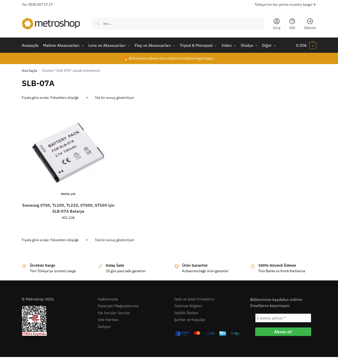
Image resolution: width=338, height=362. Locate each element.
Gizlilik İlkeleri (186, 312)
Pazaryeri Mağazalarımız (118, 305)
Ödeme (310, 28)
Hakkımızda (108, 299)
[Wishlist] (107, 114)
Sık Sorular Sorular (114, 312)
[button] (306, 45)
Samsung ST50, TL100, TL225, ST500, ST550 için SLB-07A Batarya (68, 208)
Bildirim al (68, 228)
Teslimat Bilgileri (188, 305)
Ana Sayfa (29, 70)
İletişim (104, 326)
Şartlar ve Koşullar (189, 319)
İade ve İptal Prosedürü (194, 299)
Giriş (276, 28)
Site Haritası (108, 319)
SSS (292, 28)
